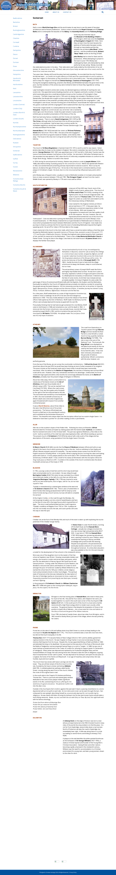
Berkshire (16, 22)
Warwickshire (17, 171)
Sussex (15, 167)
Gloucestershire (18, 70)
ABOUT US (56, 12)
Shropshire (17, 147)
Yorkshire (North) (19, 185)
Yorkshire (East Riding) (18, 180)
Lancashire (16, 92)
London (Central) (19, 105)
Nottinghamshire (19, 135)
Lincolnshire (17, 101)
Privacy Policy (73, 872)
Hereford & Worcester (17, 79)
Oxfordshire (17, 139)
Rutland (15, 143)
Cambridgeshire (18, 34)
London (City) (17, 109)
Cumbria (16, 46)
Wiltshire (16, 175)
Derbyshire (17, 50)
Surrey (15, 163)
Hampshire (17, 74)
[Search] (102, 12)
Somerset (16, 151)
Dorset (15, 58)
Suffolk (15, 159)
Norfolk (15, 123)
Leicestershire (18, 97)
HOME (47, 12)
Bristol (15, 26)
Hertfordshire (17, 84)
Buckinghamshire (19, 30)
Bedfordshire (17, 18)
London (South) (18, 119)
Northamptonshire (19, 127)
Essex (15, 66)
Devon (15, 54)
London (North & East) (19, 114)
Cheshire (16, 38)
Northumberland (19, 131)
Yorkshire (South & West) (19, 190)
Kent (14, 88)
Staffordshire (17, 155)
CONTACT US (67, 12)
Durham (16, 62)
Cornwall (16, 42)
